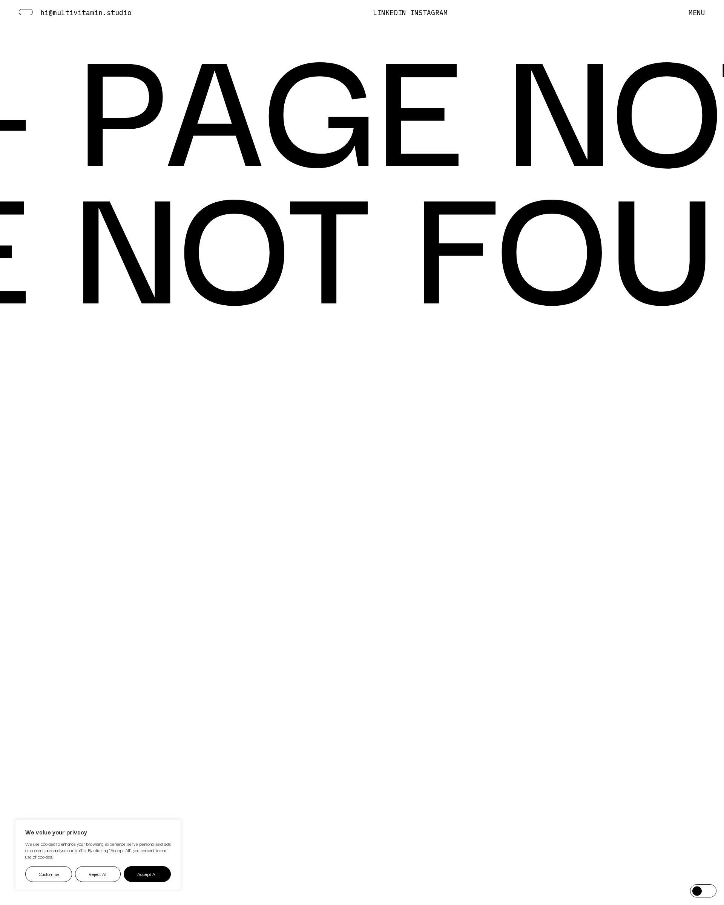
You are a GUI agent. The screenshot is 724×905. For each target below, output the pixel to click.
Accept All (147, 873)
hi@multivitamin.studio (86, 12)
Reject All (98, 873)
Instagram (429, 12)
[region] (98, 854)
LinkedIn (389, 12)
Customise (49, 873)
